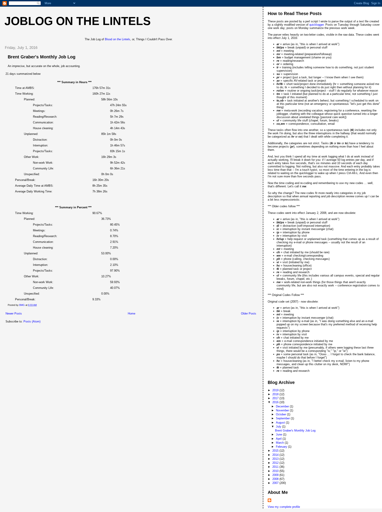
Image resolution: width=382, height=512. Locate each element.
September (283, 418)
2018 (275, 394)
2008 (275, 479)
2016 (275, 402)
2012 (275, 462)
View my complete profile (284, 506)
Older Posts (248, 313)
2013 (275, 458)
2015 (275, 450)
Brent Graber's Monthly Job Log (41, 56)
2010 (275, 471)
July (279, 426)
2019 (275, 390)
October (281, 414)
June (279, 434)
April (279, 438)
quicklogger (316, 24)
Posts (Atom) (31, 321)
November (283, 410)
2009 (275, 475)
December (283, 406)
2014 (275, 454)
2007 (275, 483)
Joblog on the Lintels (77, 21)
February (282, 446)
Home (131, 313)
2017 (275, 398)
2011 (275, 466)
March (280, 442)
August (281, 422)
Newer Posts (14, 313)
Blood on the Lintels (117, 39)
